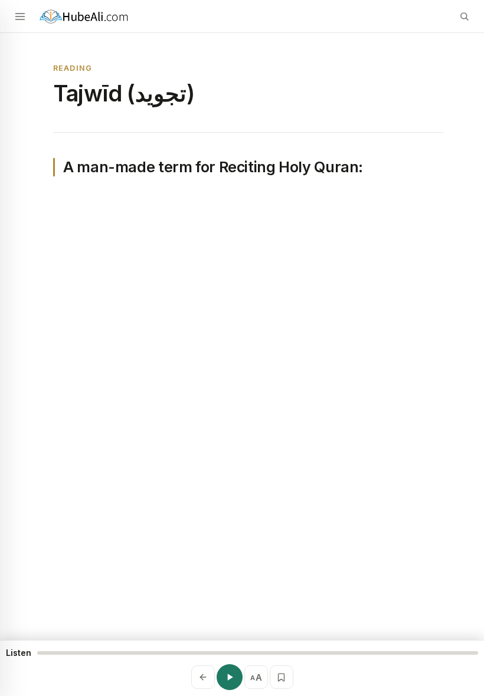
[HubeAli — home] (242, 16)
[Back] (203, 677)
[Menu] (20, 16)
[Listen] (230, 677)
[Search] (464, 16)
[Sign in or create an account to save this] (281, 677)
